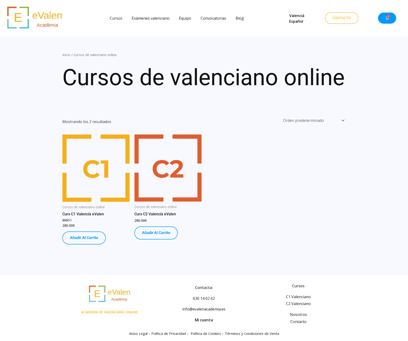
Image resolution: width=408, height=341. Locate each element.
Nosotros (298, 314)
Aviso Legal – (140, 333)
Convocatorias (213, 18)
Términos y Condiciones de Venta (252, 333)
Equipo (185, 18)
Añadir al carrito (84, 237)
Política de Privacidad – (170, 333)
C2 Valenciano (298, 303)
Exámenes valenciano (151, 18)
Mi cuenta (204, 320)
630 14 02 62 (204, 298)
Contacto (298, 321)
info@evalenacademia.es (203, 309)
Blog (240, 18)
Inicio (66, 54)
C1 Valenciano (298, 296)
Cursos (116, 18)
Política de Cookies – (208, 333)
